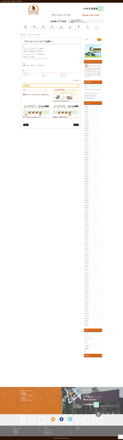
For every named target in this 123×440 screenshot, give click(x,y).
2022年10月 (87, 202)
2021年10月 (87, 231)
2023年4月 (86, 188)
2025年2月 (86, 142)
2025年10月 (87, 125)
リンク (86, 343)
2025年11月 (87, 123)
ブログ (86, 341)
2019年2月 (86, 308)
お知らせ (86, 333)
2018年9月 (86, 320)
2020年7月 (86, 267)
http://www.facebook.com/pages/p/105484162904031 (35, 58)
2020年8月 (86, 265)
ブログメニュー (43, 28)
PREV (25, 124)
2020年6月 (86, 270)
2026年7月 (86, 106)
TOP (98, 414)
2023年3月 (86, 190)
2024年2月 (86, 171)
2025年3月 (86, 140)
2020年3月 (86, 277)
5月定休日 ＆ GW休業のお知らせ (59, 117)
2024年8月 (86, 157)
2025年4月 (86, 137)
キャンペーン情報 (48, 429)
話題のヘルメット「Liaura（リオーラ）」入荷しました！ (36, 94)
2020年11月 (87, 258)
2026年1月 (86, 118)
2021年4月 (86, 246)
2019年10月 (87, 289)
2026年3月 (86, 113)
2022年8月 (86, 207)
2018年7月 (86, 325)
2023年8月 (86, 181)
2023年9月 (86, 178)
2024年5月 (86, 164)
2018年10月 (87, 318)
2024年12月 (87, 147)
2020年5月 (86, 272)
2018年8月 (86, 323)
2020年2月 (86, 279)
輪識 (85, 350)
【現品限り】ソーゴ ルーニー (29, 72)
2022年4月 (86, 217)
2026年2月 (86, 116)
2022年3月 (86, 219)
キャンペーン (87, 336)
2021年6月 (86, 241)
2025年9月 (86, 128)
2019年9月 (86, 291)
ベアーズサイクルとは (34, 28)
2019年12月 (87, 284)
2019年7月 (86, 296)
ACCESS (87, 28)
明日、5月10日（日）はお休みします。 (32, 117)
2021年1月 (86, 253)
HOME (25, 28)
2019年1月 (86, 311)
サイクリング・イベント (89, 338)
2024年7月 (86, 159)
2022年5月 (86, 214)
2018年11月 (87, 315)
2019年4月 (86, 303)
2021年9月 (86, 234)
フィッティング (79, 28)
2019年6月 (86, 299)
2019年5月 (86, 301)
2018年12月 (87, 313)
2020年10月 (87, 260)
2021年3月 (86, 248)
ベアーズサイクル (33, 9)
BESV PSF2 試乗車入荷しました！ (91, 98)
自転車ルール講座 (48, 432)
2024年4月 (86, 166)
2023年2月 (86, 193)
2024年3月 (86, 169)
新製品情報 (61, 28)
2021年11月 (87, 229)
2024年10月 (87, 152)
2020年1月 (86, 282)
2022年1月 (86, 224)
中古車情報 (70, 28)
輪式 (45, 431)
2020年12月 (87, 255)
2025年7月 (86, 133)
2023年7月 (86, 183)
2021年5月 (86, 243)
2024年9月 (86, 154)
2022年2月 (86, 222)
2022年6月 (86, 212)
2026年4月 (86, 111)
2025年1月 (86, 145)
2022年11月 (87, 200)
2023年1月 (86, 195)
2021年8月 (86, 236)
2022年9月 (86, 205)
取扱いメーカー (52, 28)
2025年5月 (86, 135)
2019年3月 (86, 306)
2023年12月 (87, 176)
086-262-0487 (92, 15)
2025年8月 (86, 130)
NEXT (76, 124)
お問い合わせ (96, 28)
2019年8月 (86, 294)
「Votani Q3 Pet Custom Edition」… (61, 101)
